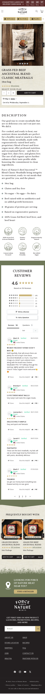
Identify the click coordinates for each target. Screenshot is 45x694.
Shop (24, 637)
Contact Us (27, 653)
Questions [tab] (26, 325)
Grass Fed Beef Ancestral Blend (32, 543)
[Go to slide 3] (22, 64)
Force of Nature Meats (19, 681)
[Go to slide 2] (20, 64)
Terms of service (23, 685)
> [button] (30, 496)
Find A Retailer (25, 592)
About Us (9, 637)
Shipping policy (36, 685)
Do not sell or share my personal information (24, 688)
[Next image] (43, 45)
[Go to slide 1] (18, 64)
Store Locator (12, 643)
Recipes (25, 643)
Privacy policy (10, 685)
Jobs (7, 653)
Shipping (9, 648)
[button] (36, 11)
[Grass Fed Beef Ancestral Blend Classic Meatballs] (22, 45)
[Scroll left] (2, 19)
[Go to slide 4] (25, 64)
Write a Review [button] (23, 312)
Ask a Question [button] (23, 317)
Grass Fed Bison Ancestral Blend (11, 543)
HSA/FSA (8, 658)
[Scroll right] (43, 19)
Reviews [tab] (11, 325)
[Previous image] (2, 45)
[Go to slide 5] (27, 64)
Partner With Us (30, 658)
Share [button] (12, 377)
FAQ (24, 648)
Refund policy (34, 681)
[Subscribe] (37, 628)
